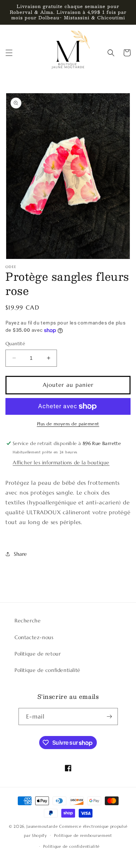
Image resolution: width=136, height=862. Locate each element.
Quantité (15, 344)
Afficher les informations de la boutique (61, 462)
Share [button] (20, 554)
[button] (9, 53)
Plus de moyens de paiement (68, 423)
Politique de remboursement (83, 835)
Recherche (28, 620)
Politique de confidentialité (48, 670)
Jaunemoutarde (42, 826)
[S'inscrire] (110, 716)
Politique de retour (38, 653)
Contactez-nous (34, 637)
